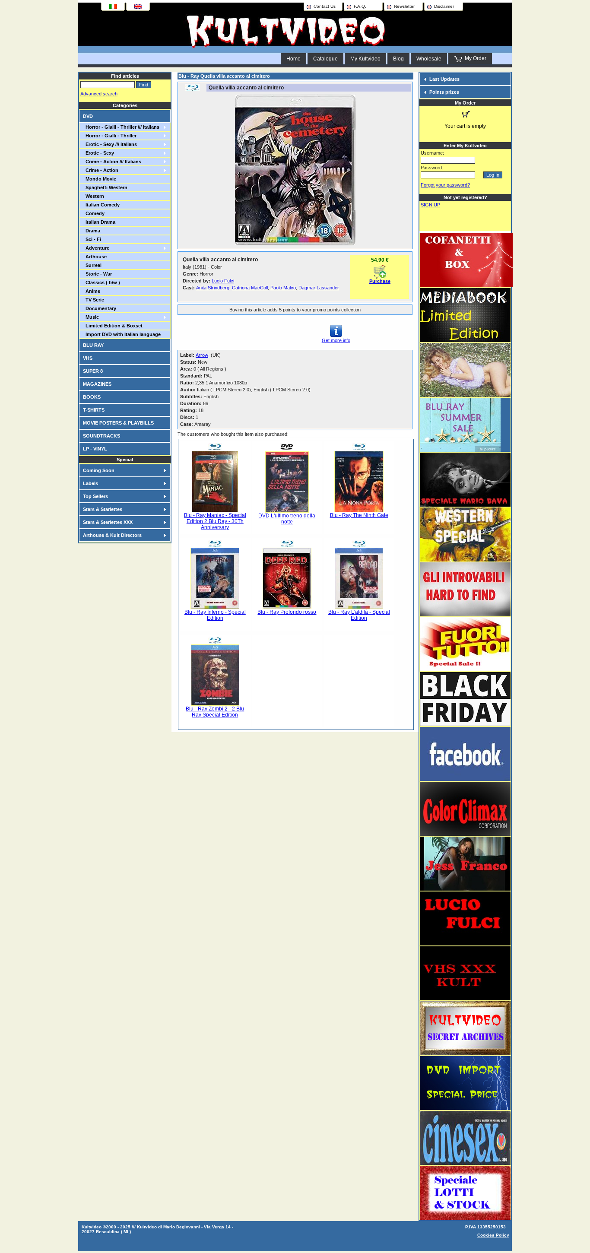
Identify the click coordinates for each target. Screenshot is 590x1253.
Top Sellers (95, 496)
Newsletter (404, 6)
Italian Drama (99, 222)
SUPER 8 (93, 371)
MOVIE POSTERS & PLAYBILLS (118, 422)
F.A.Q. (360, 6)
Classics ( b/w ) (101, 282)
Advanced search (98, 93)
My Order (474, 58)
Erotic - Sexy (98, 152)
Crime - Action (100, 170)
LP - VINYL (95, 448)
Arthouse (95, 256)
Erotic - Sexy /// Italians (110, 144)
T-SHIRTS (94, 409)
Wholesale (428, 59)
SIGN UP (430, 204)
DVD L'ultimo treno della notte (286, 519)
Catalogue (325, 59)
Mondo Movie (99, 178)
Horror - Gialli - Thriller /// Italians (121, 127)
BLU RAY (93, 345)
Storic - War (97, 273)
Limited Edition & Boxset (113, 325)
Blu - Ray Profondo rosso (286, 612)
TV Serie (93, 299)
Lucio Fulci (223, 280)
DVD (88, 116)
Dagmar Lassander (318, 287)
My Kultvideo (365, 59)
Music (91, 317)
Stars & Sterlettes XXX (108, 522)
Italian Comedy (101, 204)
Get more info (336, 340)
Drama (91, 230)
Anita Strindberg (212, 287)
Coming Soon (98, 470)
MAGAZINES (97, 384)
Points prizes (444, 92)
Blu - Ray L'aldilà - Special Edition (359, 615)
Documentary (99, 308)
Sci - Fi (92, 239)
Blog (398, 59)
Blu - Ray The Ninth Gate (359, 515)
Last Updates (444, 79)
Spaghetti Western (105, 187)
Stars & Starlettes (102, 509)
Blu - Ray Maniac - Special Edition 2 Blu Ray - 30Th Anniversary (215, 521)
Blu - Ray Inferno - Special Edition (215, 615)
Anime (91, 291)
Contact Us (325, 6)
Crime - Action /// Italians (112, 161)
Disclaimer (444, 6)
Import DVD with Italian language (122, 334)
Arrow (202, 355)
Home (293, 59)
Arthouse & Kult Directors (112, 535)
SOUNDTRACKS (101, 435)
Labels (90, 483)
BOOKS (92, 397)
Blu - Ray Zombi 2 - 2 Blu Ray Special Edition (215, 712)
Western (93, 196)
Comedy (94, 213)
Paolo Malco (283, 287)
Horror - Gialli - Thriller (109, 135)
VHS (87, 358)
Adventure (96, 248)
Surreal (92, 265)
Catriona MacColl (250, 287)
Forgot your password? (445, 184)
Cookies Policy (493, 1235)
